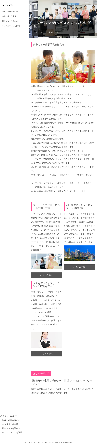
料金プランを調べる (10, 21)
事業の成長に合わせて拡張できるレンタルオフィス (62, 382)
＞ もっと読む (46, 275)
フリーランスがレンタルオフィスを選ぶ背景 (62, 24)
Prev (32, 19)
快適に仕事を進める (10, 11)
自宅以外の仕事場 (9, 16)
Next (94, 19)
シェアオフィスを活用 (11, 26)
